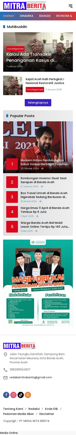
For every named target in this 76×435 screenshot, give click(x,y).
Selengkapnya (38, 103)
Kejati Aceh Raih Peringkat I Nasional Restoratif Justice (45, 81)
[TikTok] (21, 395)
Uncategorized (15, 48)
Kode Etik (51, 409)
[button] (70, 6)
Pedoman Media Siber (18, 414)
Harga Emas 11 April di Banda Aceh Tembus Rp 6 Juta (45, 210)
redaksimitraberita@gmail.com (31, 377)
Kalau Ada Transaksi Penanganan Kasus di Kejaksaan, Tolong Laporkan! (38, 57)
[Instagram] (13, 395)
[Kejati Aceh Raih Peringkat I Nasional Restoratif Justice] (13, 85)
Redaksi (34, 409)
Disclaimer (46, 414)
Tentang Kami (13, 409)
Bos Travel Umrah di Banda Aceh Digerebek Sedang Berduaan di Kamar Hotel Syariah (44, 195)
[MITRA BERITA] (24, 6)
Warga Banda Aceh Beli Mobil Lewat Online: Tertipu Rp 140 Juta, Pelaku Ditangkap (44, 225)
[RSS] (28, 395)
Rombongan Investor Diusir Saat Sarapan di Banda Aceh (44, 180)
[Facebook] (6, 395)
